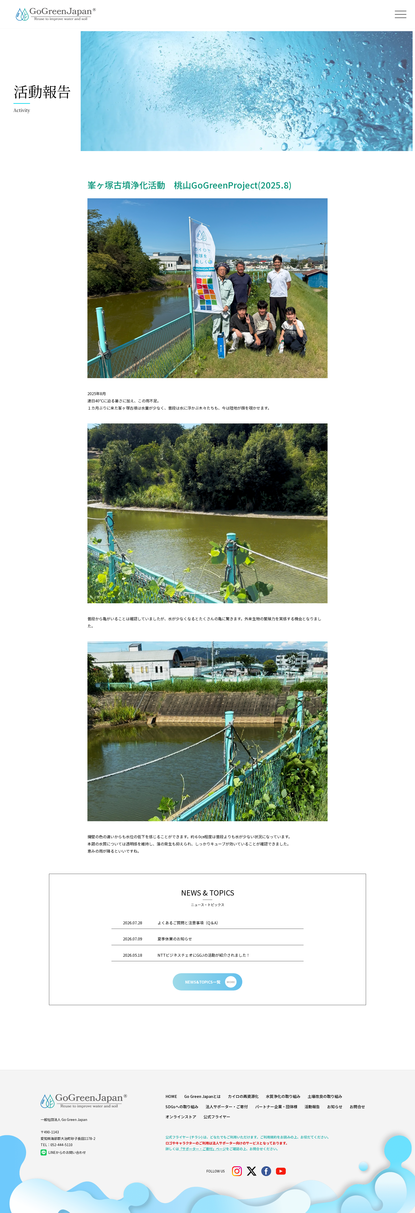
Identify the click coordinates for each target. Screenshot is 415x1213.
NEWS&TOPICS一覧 (210, 982)
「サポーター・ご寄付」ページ (202, 1148)
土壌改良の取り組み (325, 1096)
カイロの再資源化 (243, 1096)
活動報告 (312, 1106)
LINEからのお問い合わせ (67, 1152)
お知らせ (334, 1106)
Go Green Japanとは (202, 1096)
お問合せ (357, 1106)
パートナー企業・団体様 (276, 1106)
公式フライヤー (216, 1116)
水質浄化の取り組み (283, 1096)
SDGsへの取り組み (181, 1106)
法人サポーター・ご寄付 (227, 1106)
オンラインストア (180, 1116)
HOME (171, 1096)
